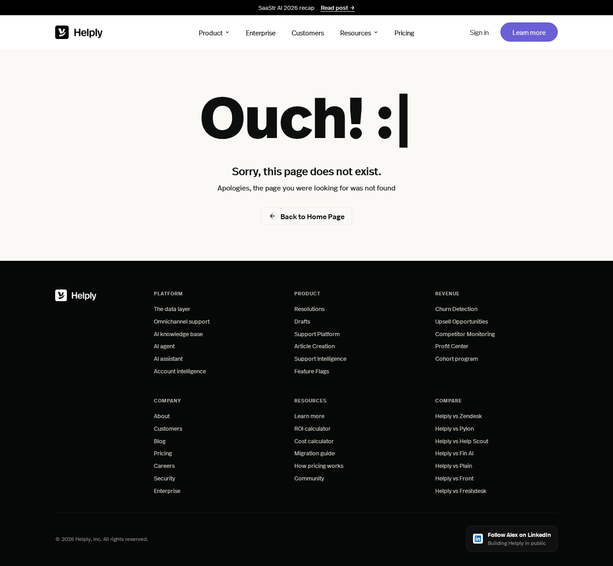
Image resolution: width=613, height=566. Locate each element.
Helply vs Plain (453, 465)
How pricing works (318, 465)
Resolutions (309, 308)
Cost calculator (314, 440)
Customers (308, 32)
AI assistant (168, 358)
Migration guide (314, 453)
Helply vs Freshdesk (460, 490)
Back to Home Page (312, 216)
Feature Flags (311, 371)
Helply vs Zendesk (458, 415)
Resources (355, 32)
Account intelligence (180, 371)
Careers (164, 465)
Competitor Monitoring (465, 333)
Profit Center (452, 345)
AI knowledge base (178, 333)
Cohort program (456, 358)
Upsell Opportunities (461, 321)
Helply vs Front (454, 478)
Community (309, 478)
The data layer (172, 308)
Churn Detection (456, 308)
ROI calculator (312, 428)
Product (211, 32)
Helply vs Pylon (454, 428)
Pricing (404, 32)
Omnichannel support (182, 321)
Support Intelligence (320, 358)
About (162, 415)
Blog (160, 440)
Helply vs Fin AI (454, 453)
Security (164, 478)
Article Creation (314, 345)
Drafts (302, 321)
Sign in (479, 32)
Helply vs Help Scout (461, 440)
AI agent (164, 345)
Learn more (535, 32)
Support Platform (317, 333)
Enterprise (261, 32)
